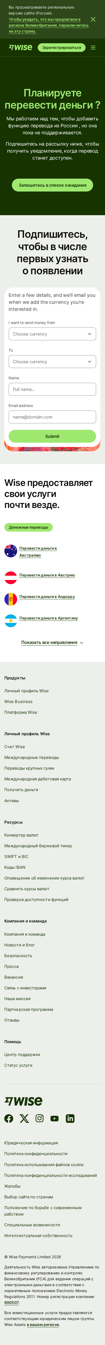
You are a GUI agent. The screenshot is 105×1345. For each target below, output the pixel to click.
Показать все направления (49, 642)
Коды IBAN (14, 867)
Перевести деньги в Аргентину (48, 618)
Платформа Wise (20, 712)
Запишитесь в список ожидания (52, 185)
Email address (21, 405)
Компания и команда (24, 934)
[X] (24, 1119)
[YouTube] (54, 1119)
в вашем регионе (43, 1324)
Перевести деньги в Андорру (47, 596)
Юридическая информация (31, 1142)
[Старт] (20, 47)
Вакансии (13, 977)
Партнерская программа (28, 1009)
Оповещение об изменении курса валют (44, 878)
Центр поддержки (22, 1054)
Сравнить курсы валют (26, 888)
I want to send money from (32, 322)
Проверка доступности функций (36, 899)
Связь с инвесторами (25, 987)
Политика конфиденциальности (36, 1153)
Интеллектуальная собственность (38, 1235)
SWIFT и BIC (16, 856)
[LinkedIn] (70, 1119)
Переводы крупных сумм (29, 768)
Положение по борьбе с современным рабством (43, 1211)
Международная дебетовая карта (37, 778)
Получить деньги (21, 789)
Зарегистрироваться (61, 47)
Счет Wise (14, 746)
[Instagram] (40, 1119)
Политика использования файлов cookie (44, 1164)
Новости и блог (19, 944)
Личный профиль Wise (26, 690)
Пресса (11, 966)
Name (14, 378)
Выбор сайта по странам (28, 1196)
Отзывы (11, 1020)
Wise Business (18, 701)
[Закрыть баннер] (93, 19)
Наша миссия (17, 998)
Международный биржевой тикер (38, 845)
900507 (11, 1302)
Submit (52, 436)
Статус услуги (18, 1065)
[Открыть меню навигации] (93, 47)
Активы (11, 800)
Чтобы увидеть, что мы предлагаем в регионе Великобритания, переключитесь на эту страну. (49, 25)
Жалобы (12, 1186)
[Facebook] (8, 1119)
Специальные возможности (32, 1224)
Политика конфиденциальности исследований (50, 1175)
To (11, 350)
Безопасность (18, 955)
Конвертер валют (21, 835)
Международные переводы (31, 757)
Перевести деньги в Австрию (47, 575)
